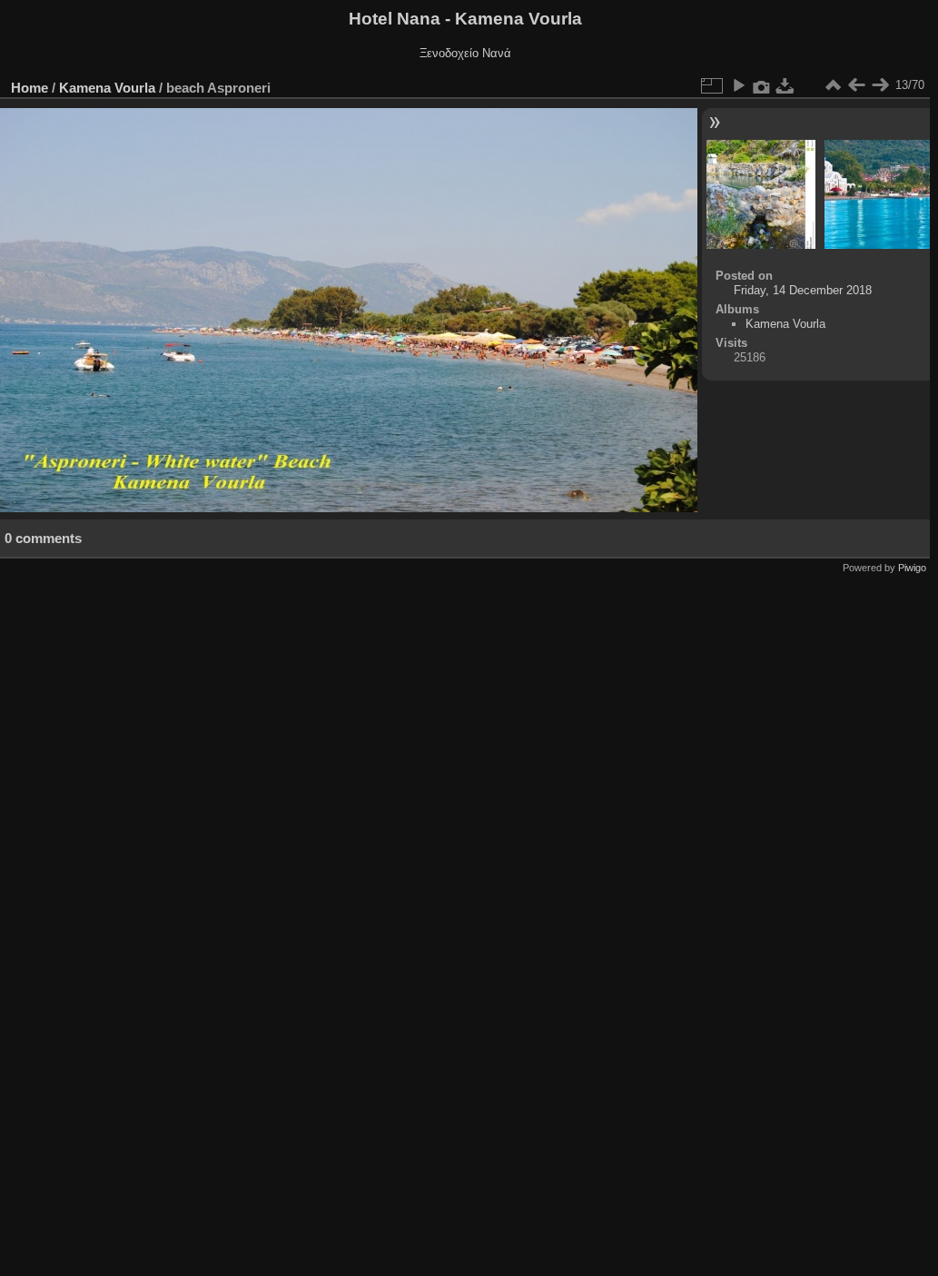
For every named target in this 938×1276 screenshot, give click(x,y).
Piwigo (912, 567)
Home (29, 87)
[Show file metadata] (762, 85)
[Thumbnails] (832, 85)
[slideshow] (738, 85)
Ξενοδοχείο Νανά (465, 53)
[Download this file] (785, 85)
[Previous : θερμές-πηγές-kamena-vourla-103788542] (856, 85)
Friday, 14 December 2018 (803, 290)
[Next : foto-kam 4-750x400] (880, 85)
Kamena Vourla (107, 87)
